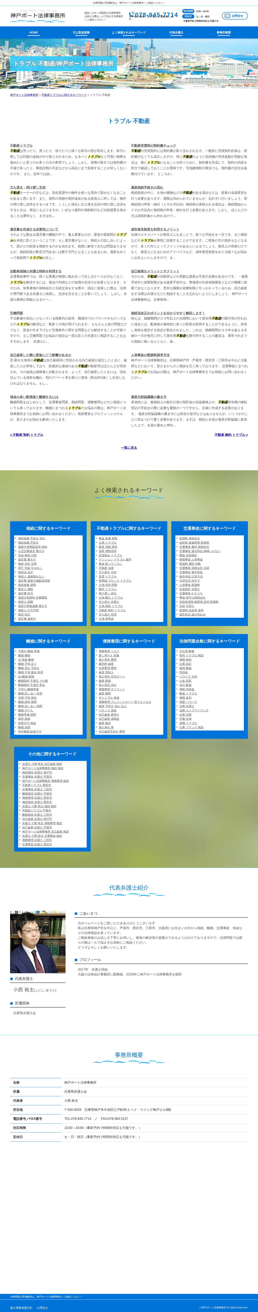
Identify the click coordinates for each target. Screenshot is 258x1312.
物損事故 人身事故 (191, 559)
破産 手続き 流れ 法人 (113, 706)
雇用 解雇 (185, 668)
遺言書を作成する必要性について (34, 229)
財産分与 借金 (27, 723)
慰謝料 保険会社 (189, 538)
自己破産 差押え (109, 714)
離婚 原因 (24, 727)
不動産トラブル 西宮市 (36, 785)
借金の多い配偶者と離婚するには (34, 397)
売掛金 (183, 672)
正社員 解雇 (186, 651)
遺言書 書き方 (27, 559)
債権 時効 (185, 659)
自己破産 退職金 (109, 718)
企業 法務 (185, 714)
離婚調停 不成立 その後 (33, 680)
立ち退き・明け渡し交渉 (28, 187)
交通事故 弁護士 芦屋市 (37, 776)
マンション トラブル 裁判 (115, 559)
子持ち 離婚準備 (28, 689)
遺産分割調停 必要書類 (32, 597)
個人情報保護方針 (21, 1307)
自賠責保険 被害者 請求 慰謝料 (198, 601)
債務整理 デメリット (112, 689)
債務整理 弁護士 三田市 (37, 840)
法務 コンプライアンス (193, 710)
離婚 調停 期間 (27, 702)
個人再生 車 (106, 727)
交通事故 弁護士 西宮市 (37, 844)
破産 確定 (105, 723)
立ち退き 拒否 (108, 614)
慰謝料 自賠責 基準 (191, 610)
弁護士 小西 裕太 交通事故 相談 (42, 835)
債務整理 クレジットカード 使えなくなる (125, 702)
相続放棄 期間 (27, 585)
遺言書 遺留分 (27, 618)
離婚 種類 (24, 655)
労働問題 (16, 313)
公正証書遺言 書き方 (31, 551)
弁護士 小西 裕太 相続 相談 (39, 806)
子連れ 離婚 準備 (29, 651)
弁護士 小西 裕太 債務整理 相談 (42, 823)
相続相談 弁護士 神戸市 (37, 772)
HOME (33, 32)
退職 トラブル (188, 723)
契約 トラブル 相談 (191, 655)
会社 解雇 (185, 685)
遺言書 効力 (25, 593)
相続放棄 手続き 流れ (31, 538)
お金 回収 (185, 680)
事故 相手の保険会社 (192, 597)
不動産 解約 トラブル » (231, 434)
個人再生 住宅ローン (112, 676)
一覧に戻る (129, 447)
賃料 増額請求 (108, 551)
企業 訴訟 (185, 663)
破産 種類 (105, 693)
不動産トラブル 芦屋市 (36, 810)
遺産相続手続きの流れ (147, 187)
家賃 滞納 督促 (108, 546)
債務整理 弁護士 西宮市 (37, 797)
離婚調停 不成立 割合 (31, 685)
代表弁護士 (176, 32)
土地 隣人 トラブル (111, 597)
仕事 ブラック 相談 (191, 727)
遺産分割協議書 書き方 (32, 606)
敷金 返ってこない (110, 563)
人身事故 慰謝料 (189, 585)
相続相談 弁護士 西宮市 (37, 802)
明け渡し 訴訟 (108, 593)
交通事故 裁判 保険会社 (194, 546)
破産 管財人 (106, 672)
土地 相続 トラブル (111, 606)
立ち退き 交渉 (108, 572)
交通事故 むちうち (191, 593)
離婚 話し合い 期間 (30, 706)
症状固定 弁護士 (189, 589)
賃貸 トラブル (108, 576)
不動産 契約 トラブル (112, 610)
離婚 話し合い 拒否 (30, 693)
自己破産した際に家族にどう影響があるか (40, 355)
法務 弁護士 (186, 706)
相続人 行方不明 (28, 610)
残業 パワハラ (188, 702)
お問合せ (237, 15)
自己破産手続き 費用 (112, 731)
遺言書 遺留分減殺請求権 (34, 580)
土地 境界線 (106, 618)
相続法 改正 (25, 572)
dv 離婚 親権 (26, 676)
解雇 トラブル (188, 693)
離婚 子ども (25, 710)
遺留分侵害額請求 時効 (32, 546)
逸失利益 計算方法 (191, 576)
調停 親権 (24, 718)
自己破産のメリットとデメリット (155, 271)
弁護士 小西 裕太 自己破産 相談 (42, 764)
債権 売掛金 (186, 689)
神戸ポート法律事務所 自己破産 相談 (45, 831)
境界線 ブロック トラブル (115, 580)
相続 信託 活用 (27, 563)
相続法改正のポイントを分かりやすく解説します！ (168, 313)
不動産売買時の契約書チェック (153, 145)
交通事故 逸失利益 (191, 572)
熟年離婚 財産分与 (30, 731)
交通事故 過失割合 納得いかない (200, 551)
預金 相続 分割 (27, 555)
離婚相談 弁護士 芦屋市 (37, 793)
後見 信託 (24, 614)
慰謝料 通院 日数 (190, 563)
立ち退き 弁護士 (109, 601)
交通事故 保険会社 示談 (194, 568)
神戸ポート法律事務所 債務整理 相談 (45, 780)
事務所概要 (224, 32)
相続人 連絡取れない (31, 576)
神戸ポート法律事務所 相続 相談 (42, 768)
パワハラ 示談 (188, 676)
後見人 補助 (25, 589)
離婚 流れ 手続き (29, 668)
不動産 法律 (106, 568)
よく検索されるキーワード (129, 32)
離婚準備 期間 (27, 714)
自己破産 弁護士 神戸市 (37, 819)
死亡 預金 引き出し (30, 568)
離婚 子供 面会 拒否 (30, 672)
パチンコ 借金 (108, 710)
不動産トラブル (21, 145)
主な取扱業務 (81, 32)
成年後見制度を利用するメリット (155, 229)
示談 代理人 (186, 606)
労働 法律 (185, 718)
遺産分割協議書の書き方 (148, 397)
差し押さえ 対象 (109, 655)
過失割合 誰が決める (192, 614)
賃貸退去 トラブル (110, 555)
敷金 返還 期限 (108, 538)
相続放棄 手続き (28, 542)
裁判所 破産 (106, 663)
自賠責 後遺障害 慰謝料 (194, 542)
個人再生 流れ (108, 685)
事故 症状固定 (188, 555)
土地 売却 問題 (108, 585)
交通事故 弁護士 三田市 (37, 789)
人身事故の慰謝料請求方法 (150, 355)
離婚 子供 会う (27, 663)
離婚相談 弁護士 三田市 (37, 814)
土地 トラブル (108, 542)
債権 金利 (185, 697)
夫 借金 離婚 (26, 659)
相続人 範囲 (25, 601)
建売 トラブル (108, 589)
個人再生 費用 (108, 659)
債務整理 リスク (109, 651)
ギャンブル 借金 (109, 697)
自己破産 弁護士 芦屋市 (37, 827)
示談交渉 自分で (189, 580)
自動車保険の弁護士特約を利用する (36, 271)
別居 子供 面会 (27, 697)
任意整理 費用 (108, 668)
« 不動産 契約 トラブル (26, 434)
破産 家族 (105, 680)
